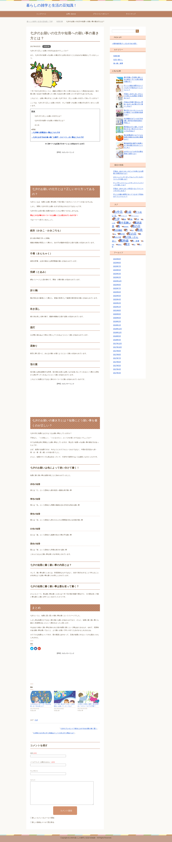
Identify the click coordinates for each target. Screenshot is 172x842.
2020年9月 (117, 314)
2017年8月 (117, 354)
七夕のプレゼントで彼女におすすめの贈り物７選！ (78, 728)
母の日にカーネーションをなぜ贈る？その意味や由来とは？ (133, 112)
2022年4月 (117, 299)
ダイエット (123, 216)
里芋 (127, 244)
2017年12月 (117, 343)
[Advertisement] (65, 166)
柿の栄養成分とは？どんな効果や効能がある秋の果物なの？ (133, 137)
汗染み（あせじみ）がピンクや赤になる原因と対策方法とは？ (133, 96)
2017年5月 (117, 365)
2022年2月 (117, 303)
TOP (41, 21)
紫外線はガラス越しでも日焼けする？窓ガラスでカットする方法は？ (133, 129)
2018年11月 (117, 332)
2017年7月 (117, 358)
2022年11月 (117, 281)
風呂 (134, 244)
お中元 (118, 211)
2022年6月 (117, 292)
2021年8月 (117, 310)
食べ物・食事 (118, 63)
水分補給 (118, 230)
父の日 (132, 233)
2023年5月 (117, 270)
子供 (137, 219)
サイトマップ (131, 14)
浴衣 (140, 229)
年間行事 (46, 46)
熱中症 (122, 234)
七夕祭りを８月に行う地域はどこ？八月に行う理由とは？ (54, 733)
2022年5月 (117, 296)
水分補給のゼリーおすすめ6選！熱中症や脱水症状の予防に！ (133, 121)
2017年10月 (117, 347)
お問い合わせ (71, 14)
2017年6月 (117, 362)
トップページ (41, 14)
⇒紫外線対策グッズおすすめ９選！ (124, 43)
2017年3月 (117, 373)
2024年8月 (117, 259)
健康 (124, 219)
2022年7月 (117, 288)
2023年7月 (117, 266)
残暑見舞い (126, 226)
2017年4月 (117, 369)
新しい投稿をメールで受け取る (43, 822)
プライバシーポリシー (101, 14)
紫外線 (124, 240)
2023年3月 (117, 274)
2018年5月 (117, 336)
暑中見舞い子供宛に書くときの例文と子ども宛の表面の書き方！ (133, 79)
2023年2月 (117, 277)
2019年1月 (117, 325)
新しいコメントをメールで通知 (43, 818)
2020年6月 (117, 318)
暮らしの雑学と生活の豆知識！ (51, 5)
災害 (115, 234)
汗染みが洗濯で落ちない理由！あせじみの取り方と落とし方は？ (133, 104)
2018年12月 (117, 329)
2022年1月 (117, 307)
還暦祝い (119, 244)
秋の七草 (117, 237)
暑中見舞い (125, 222)
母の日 (136, 226)
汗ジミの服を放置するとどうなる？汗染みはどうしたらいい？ (133, 88)
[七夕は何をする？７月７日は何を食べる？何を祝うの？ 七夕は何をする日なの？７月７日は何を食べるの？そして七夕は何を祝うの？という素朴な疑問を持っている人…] (41, 697)
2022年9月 (117, 285)
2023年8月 (117, 263)
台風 (130, 219)
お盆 (128, 211)
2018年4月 (117, 340)
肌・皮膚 (135, 241)
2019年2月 (117, 321)
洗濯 (132, 230)
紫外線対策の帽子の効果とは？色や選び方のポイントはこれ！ (133, 145)
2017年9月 (117, 351)
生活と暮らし (118, 59)
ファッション (134, 216)
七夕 (36, 720)
